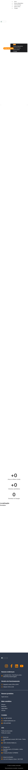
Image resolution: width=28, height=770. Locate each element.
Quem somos (17, 6)
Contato (16, 8)
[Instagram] (6, 666)
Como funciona (17, 4)
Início (15, 1)
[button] (18, 26)
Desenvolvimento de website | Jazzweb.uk (14, 768)
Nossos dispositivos (18, 3)
